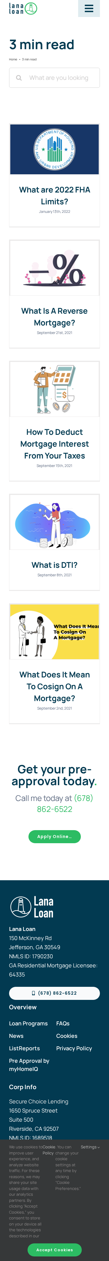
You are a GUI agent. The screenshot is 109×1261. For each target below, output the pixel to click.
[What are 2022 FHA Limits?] (54, 149)
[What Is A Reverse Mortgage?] (54, 268)
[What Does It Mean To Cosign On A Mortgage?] (54, 632)
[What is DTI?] (54, 522)
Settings (89, 1147)
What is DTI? (54, 564)
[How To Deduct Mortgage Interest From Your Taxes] (54, 389)
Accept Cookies (54, 1250)
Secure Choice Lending (38, 1101)
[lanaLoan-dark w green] (31, 5)
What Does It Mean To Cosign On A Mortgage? (54, 686)
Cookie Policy (49, 1150)
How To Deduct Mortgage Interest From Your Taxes (54, 443)
